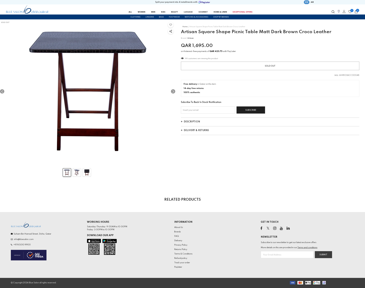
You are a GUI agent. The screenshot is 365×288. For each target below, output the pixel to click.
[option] (87, 91)
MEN (153, 12)
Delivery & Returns (196, 130)
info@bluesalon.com (23, 239)
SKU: (336, 75)
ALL (130, 12)
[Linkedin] (288, 228)
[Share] (171, 31)
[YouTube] (281, 228)
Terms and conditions (307, 248)
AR (312, 2)
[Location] (339, 13)
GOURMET (203, 12)
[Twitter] (268, 228)
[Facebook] (261, 228)
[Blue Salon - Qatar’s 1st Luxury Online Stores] (27, 9)
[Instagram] (274, 228)
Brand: (184, 38)
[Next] (173, 91)
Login (344, 12)
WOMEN (141, 12)
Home (185, 27)
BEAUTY (174, 12)
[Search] (333, 12)
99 (186, 58)
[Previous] (2, 91)
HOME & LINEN (220, 12)
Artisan (190, 38)
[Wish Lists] (171, 25)
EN (306, 2)
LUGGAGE (188, 12)
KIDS (163, 12)
